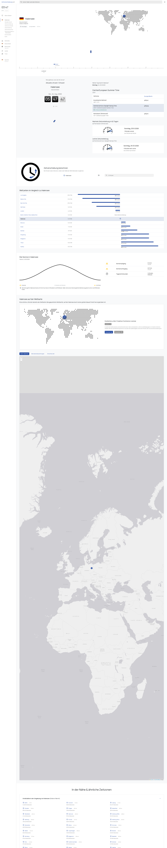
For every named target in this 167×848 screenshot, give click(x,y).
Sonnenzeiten (8, 34)
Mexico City (23, 199)
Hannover (69, 814)
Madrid (33, 215)
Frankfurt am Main (71, 842)
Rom (36, 215)
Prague (69, 808)
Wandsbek (26, 814)
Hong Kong (23, 234)
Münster (113, 842)
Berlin (21, 215)
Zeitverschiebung (9, 24)
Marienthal (113, 808)
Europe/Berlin (148, 96)
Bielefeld (113, 836)
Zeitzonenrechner (9, 29)
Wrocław (113, 825)
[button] (9, 43)
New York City (23, 203)
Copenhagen (70, 830)
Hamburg (26, 819)
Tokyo (21, 242)
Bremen (113, 830)
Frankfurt (26, 215)
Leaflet (151, 779)
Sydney (22, 246)
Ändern (6, 10)
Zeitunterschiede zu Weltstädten (9, 32)
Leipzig (113, 802)
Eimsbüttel (26, 825)
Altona (68, 825)
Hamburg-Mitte (114, 814)
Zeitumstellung (8, 27)
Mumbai (22, 230)
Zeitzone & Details (9, 25)
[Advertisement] (58, 51)
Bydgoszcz (70, 836)
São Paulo (22, 207)
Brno (25, 842)
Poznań (69, 819)
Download (109, 332)
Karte (6, 36)
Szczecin (69, 802)
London (22, 211)
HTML (55, 106)
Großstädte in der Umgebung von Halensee (41, 798)
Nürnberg (26, 836)
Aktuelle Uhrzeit (8, 22)
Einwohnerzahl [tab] (50, 353)
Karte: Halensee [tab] (24, 353)
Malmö (25, 830)
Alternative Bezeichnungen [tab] (37, 353)
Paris (30, 215)
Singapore (23, 238)
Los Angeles (23, 195)
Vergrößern (118, 332)
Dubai (21, 226)
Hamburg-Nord (114, 819)
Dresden (26, 808)
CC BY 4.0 (108, 324)
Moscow (22, 223)
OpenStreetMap (157, 779)
